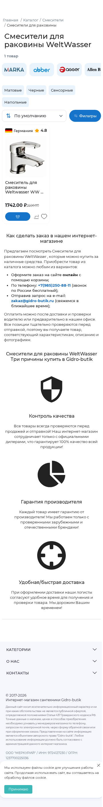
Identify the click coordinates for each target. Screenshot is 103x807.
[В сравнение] (36, 216)
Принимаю (18, 789)
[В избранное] (44, 216)
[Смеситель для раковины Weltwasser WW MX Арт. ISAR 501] (26, 156)
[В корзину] (17, 216)
